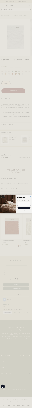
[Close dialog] (30, 196)
